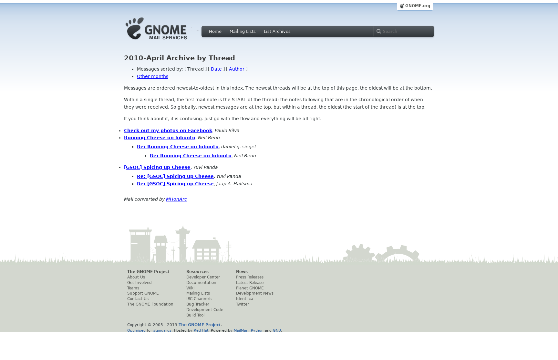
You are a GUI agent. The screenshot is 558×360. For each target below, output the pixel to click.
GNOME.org (417, 6)
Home (215, 31)
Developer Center (203, 277)
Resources (197, 271)
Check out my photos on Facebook (168, 130)
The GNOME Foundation (150, 304)
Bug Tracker (197, 304)
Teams (133, 288)
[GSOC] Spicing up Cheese (157, 167)
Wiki (190, 288)
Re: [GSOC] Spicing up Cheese (175, 176)
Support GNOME (143, 293)
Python (257, 330)
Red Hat (201, 330)
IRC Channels (199, 299)
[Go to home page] (166, 41)
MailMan (241, 330)
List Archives (277, 31)
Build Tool (195, 315)
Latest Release (250, 282)
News (242, 271)
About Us (136, 277)
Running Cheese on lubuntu (159, 137)
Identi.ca (244, 299)
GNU (277, 330)
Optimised (136, 330)
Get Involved (139, 282)
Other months (152, 76)
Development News (255, 293)
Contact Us (138, 299)
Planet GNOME (250, 288)
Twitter (242, 304)
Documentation (201, 282)
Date (216, 69)
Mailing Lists (243, 31)
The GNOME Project (148, 271)
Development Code (204, 309)
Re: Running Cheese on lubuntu (178, 146)
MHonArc (176, 199)
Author (236, 69)
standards (162, 330)
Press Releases (250, 277)
